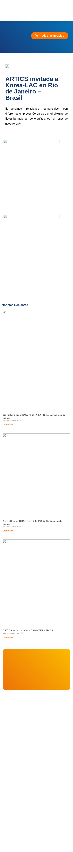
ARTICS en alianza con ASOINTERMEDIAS (28, 630)
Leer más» (8, 424)
